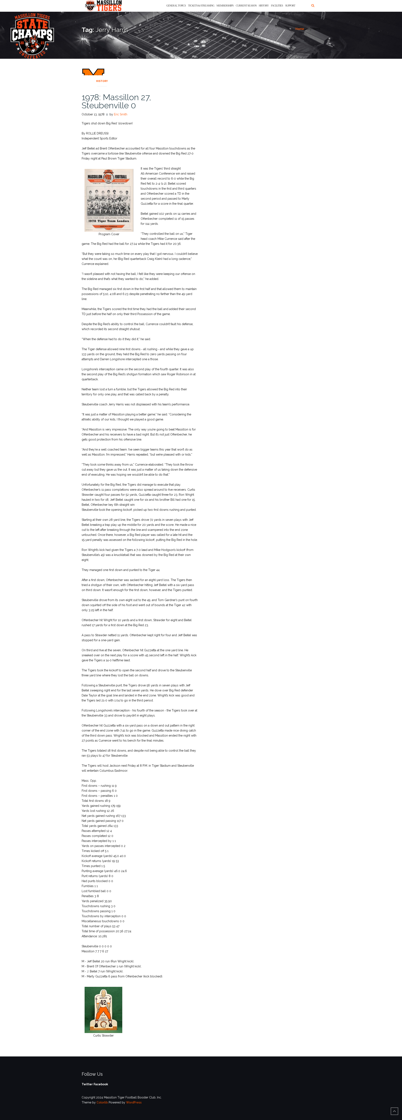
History (264, 5)
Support (290, 5)
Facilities (277, 5)
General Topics (176, 5)
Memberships (224, 5)
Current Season (246, 5)
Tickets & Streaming (201, 5)
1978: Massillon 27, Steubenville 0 (116, 101)
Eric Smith (120, 114)
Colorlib (102, 1102)
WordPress (134, 1102)
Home (299, 29)
